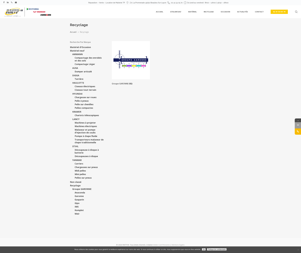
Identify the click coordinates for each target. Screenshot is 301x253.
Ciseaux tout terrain (85, 89)
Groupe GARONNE (81, 189)
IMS (77, 206)
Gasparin (79, 199)
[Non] (298, 250)
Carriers (79, 163)
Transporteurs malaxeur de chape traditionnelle (89, 141)
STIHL (75, 146)
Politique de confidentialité (217, 249)
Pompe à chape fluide (86, 136)
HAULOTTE (78, 82)
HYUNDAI (77, 93)
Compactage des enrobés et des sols (88, 59)
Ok (204, 249)
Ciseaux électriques (85, 86)
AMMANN (77, 54)
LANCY (75, 119)
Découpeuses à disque (86, 156)
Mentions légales (178, 245)
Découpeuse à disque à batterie (87, 151)
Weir (77, 213)
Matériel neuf (77, 50)
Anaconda (80, 192)
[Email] (298, 125)
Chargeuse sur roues (85, 97)
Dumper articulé (83, 71)
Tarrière (79, 79)
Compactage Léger (85, 64)
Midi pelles (80, 170)
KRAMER (76, 111)
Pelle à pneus (82, 100)
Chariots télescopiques (87, 115)
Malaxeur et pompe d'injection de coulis (85, 131)
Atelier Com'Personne (161, 245)
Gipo (77, 203)
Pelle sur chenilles (84, 104)
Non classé (75, 182)
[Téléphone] (298, 131)
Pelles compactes (84, 107)
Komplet (79, 210)
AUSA (75, 68)
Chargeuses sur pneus (86, 167)
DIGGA (75, 75)
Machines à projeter (85, 122)
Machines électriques (86, 126)
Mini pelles (80, 174)
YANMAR (77, 160)
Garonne (79, 196)
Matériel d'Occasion (80, 47)
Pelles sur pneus (83, 177)
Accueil (73, 32)
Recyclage (75, 185)
